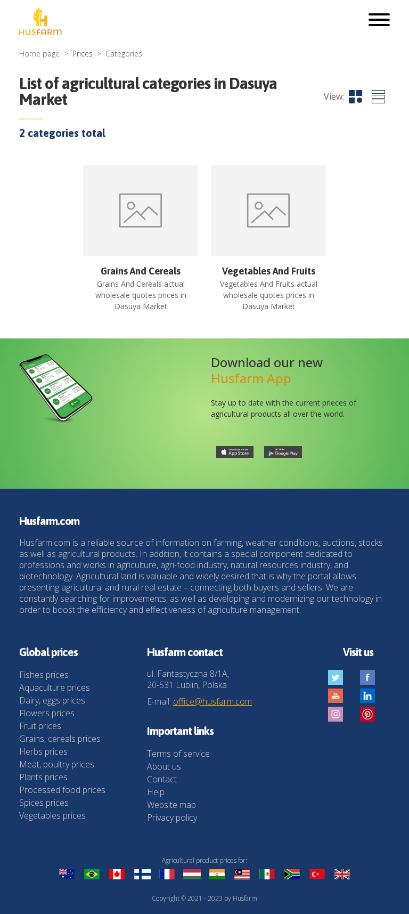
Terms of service (178, 753)
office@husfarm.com (212, 701)
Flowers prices (47, 713)
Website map (171, 805)
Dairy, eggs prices (52, 700)
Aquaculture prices (54, 687)
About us (164, 766)
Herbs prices (43, 751)
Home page (39, 53)
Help (156, 792)
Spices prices (44, 802)
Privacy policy (172, 817)
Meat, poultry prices (56, 764)
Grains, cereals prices (60, 739)
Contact (162, 779)
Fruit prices (40, 726)
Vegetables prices (52, 815)
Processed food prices (62, 790)
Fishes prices (44, 675)
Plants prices (43, 777)
